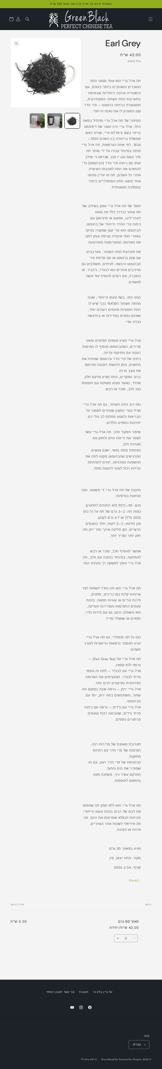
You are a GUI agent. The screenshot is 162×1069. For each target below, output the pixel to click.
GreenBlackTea (109, 1059)
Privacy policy (89, 1059)
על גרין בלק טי (102, 992)
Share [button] (133, 880)
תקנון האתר (54, 992)
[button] (150, 19)
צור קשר (69, 992)
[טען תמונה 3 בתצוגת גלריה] (37, 120)
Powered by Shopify (130, 1059)
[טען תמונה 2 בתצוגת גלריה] (54, 120)
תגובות (84, 992)
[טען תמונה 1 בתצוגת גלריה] (72, 120)
